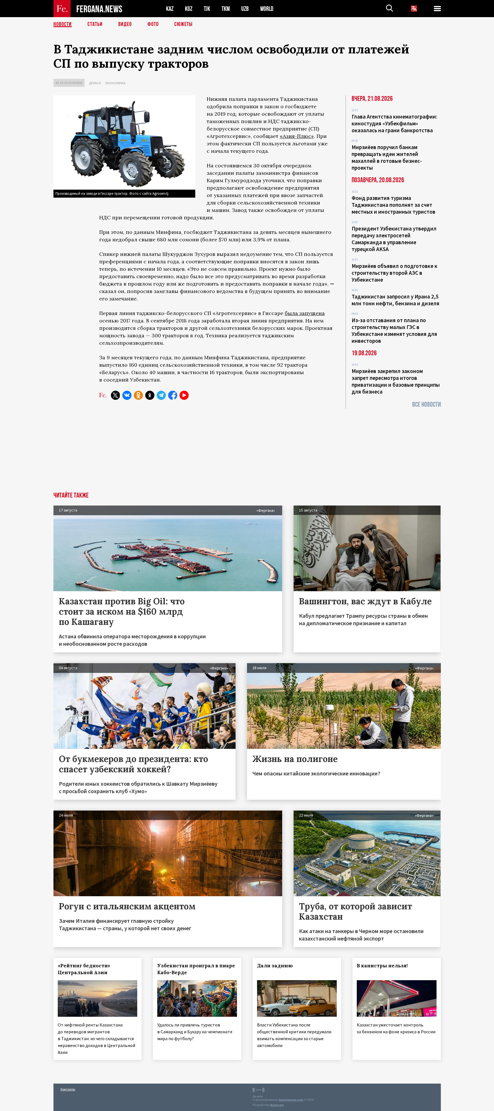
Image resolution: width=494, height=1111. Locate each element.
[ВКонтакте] (127, 395)
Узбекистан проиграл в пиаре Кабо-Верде (196, 969)
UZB (245, 8)
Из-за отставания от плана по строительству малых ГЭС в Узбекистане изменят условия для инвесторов (394, 330)
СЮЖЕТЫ (183, 24)
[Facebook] (172, 395)
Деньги (95, 83)
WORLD (266, 8)
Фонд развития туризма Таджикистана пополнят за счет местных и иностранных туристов (393, 204)
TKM (226, 8)
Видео (125, 24)
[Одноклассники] (138, 395)
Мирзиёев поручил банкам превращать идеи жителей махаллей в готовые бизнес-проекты (387, 157)
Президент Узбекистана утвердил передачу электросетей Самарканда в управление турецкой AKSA (394, 238)
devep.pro (277, 1104)
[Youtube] (184, 395)
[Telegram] (161, 395)
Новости (62, 24)
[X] (115, 395)
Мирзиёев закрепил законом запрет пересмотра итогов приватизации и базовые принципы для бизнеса (396, 381)
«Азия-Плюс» (297, 136)
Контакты (68, 1089)
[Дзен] (149, 395)
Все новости (426, 404)
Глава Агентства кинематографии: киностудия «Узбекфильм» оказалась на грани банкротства (394, 123)
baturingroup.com (291, 1099)
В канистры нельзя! (382, 965)
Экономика (115, 83)
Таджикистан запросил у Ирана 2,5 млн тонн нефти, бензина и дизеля (395, 300)
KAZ (170, 8)
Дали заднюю (275, 965)
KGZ (188, 8)
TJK (207, 8)
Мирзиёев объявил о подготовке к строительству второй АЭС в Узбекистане (394, 272)
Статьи (95, 24)
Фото (153, 24)
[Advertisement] (247, 449)
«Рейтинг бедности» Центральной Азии (84, 969)
